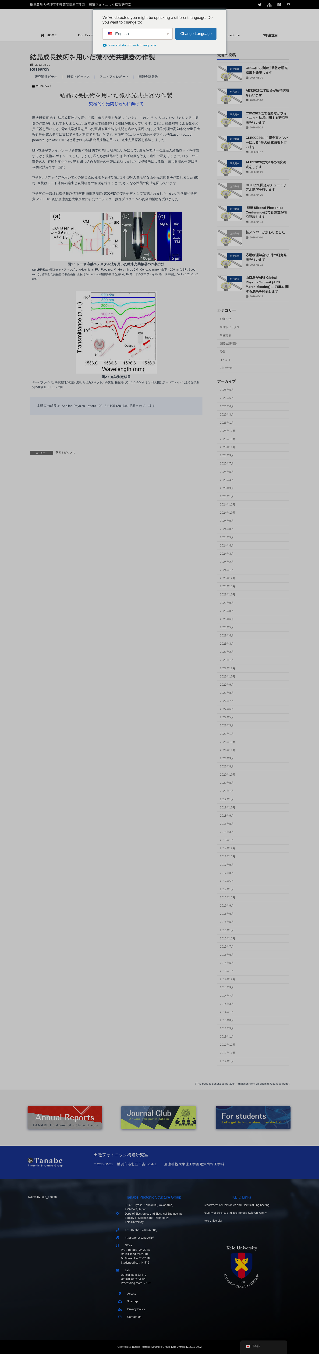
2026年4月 (227, 406)
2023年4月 (227, 635)
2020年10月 (227, 774)
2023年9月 (227, 603)
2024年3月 (227, 553)
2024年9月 (227, 520)
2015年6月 (227, 954)
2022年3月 (227, 725)
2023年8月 (227, 611)
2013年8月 (227, 1020)
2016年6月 (227, 913)
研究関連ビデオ (46, 77)
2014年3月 (227, 1004)
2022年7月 (227, 701)
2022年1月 (227, 733)
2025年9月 (227, 455)
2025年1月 (227, 496)
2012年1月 (227, 1061)
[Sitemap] (269, 4)
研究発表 (225, 335)
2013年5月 (227, 1028)
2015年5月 (227, 963)
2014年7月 (227, 995)
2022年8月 (227, 692)
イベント (225, 359)
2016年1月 (227, 930)
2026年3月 (227, 414)
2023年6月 (227, 619)
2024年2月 (227, 562)
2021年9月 (227, 758)
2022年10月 (227, 676)
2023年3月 (227, 643)
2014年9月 (227, 987)
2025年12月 (227, 431)
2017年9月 (227, 864)
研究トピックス (78, 77)
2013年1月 (227, 1036)
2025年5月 (227, 472)
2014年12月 (227, 979)
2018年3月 (227, 832)
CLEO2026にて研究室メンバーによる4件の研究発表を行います (267, 142)
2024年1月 (227, 570)
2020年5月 (227, 782)
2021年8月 (227, 766)
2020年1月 (227, 791)
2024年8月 (227, 529)
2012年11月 (227, 1044)
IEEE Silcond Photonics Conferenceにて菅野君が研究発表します (266, 212)
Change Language (196, 33)
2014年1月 (227, 1012)
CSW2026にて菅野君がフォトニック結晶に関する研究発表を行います (267, 117)
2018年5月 (227, 823)
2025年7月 (227, 463)
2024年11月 (227, 504)
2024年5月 (227, 537)
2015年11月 (227, 938)
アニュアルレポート (114, 77)
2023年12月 (227, 578)
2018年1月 (227, 840)
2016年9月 (227, 905)
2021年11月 (227, 742)
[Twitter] (260, 4)
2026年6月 (227, 390)
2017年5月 (227, 881)
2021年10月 (227, 750)
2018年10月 (227, 807)
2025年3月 (227, 488)
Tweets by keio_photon (42, 1197)
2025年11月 (227, 439)
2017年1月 (227, 889)
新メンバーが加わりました (265, 232)
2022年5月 (227, 717)
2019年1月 (227, 799)
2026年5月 (227, 398)
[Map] (279, 4)
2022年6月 (227, 709)
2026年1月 (227, 422)
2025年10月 (227, 447)
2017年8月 (227, 873)
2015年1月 (227, 971)
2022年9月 (227, 684)
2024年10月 (227, 512)
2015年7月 (227, 946)
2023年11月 (227, 586)
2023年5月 (227, 627)
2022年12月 (227, 668)
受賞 (223, 351)
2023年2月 (227, 651)
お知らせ (225, 318)
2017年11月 (227, 856)
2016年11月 (227, 897)
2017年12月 (227, 848)
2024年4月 (227, 545)
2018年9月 (227, 815)
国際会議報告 (148, 77)
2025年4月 (227, 480)
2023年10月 (227, 594)
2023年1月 (227, 660)
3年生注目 (226, 368)
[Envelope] (289, 4)
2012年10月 (227, 1053)
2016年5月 (227, 922)
